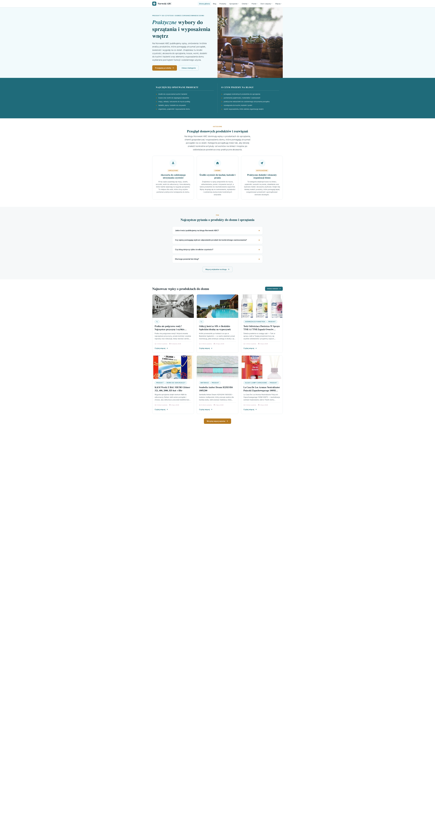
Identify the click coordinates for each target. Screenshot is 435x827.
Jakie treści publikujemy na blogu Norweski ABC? (197, 230)
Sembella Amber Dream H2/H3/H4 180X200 (216, 389)
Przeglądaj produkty (163, 68)
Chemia (244, 4)
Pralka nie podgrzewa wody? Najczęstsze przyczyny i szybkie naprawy (169, 329)
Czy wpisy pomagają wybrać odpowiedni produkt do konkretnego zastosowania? (211, 240)
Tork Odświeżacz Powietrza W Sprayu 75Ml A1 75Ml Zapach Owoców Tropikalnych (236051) (261, 329)
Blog (214, 4)
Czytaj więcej (160, 348)
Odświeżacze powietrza (255, 321)
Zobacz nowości (272, 288)
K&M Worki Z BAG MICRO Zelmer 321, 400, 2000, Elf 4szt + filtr (172, 389)
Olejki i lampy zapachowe (256, 383)
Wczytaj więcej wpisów (216, 421)
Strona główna (204, 4)
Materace (205, 383)
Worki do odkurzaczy (176, 383)
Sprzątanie (233, 4)
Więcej (277, 4)
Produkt (272, 321)
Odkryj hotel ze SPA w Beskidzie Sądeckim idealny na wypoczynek (215, 328)
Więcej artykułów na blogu (216, 269)
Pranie (254, 4)
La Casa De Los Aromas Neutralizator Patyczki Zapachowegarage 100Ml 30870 (261, 390)
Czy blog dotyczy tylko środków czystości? (194, 249)
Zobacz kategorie (189, 68)
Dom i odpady (266, 4)
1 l (157, 321)
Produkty (222, 4)
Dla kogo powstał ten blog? (187, 259)
